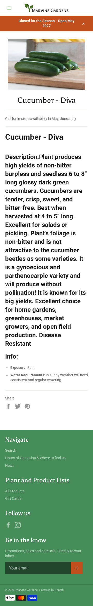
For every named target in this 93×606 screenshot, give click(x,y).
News (9, 466)
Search (10, 450)
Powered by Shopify (51, 590)
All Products (15, 491)
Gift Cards (13, 498)
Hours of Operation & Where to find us (35, 458)
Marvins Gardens (27, 590)
